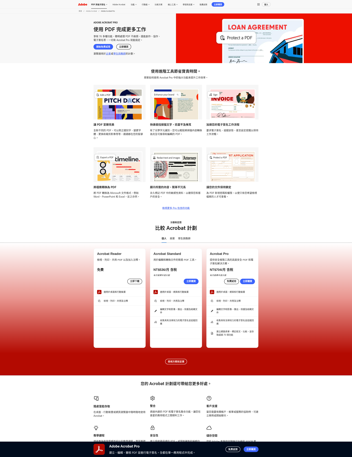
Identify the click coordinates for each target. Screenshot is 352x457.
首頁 (80, 11)
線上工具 (172, 4)
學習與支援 (187, 4)
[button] (258, 4)
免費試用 (203, 4)
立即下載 (134, 281)
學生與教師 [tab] (184, 238)
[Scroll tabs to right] (350, 238)
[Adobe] (82, 4)
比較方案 (158, 4)
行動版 (145, 4)
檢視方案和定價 (176, 361)
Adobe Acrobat (118, 4)
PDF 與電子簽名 (98, 4)
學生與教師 (119, 53)
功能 (133, 4)
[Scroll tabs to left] (2, 238)
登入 (266, 4)
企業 (108, 53)
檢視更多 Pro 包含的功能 (176, 208)
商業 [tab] (172, 238)
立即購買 (218, 4)
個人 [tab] (164, 238)
